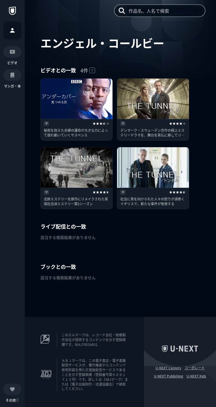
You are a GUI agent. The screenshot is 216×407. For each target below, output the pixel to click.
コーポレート (194, 368)
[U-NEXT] (12, 10)
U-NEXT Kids (196, 376)
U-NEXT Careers (168, 368)
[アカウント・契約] (12, 30)
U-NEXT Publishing (168, 376)
